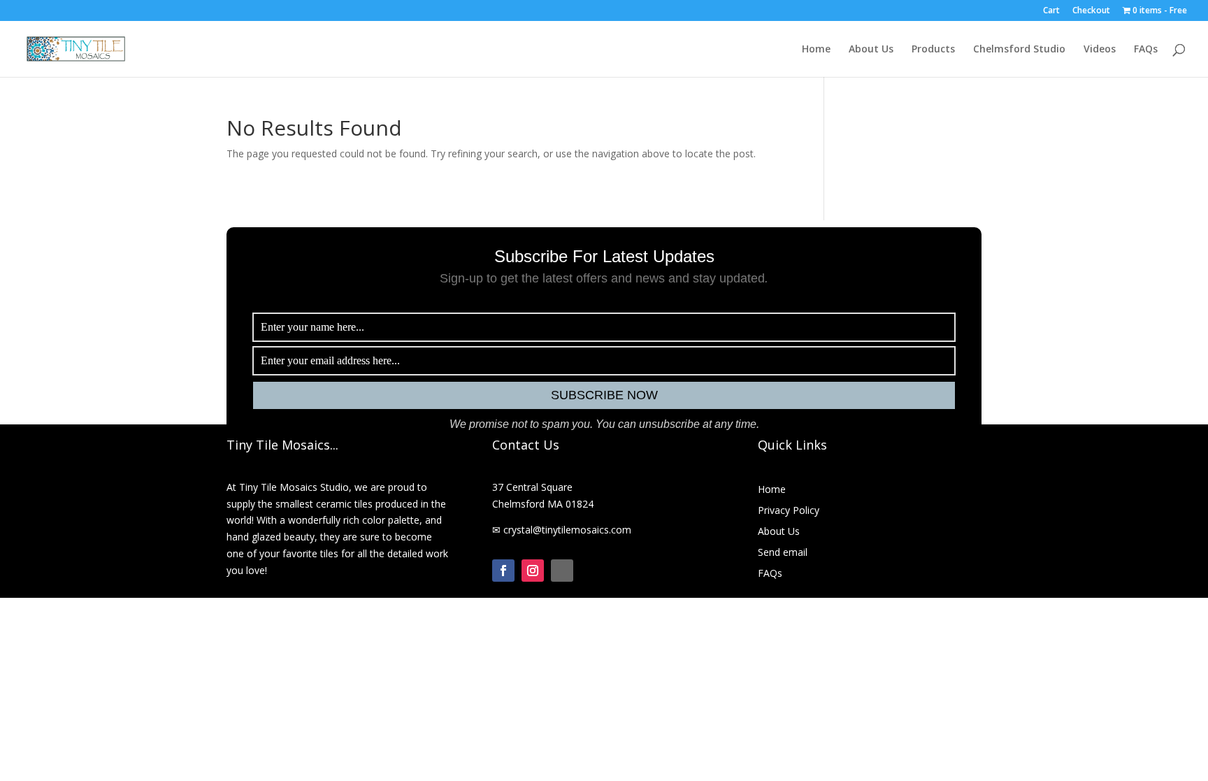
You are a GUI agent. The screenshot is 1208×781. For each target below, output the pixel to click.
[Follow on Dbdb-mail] (562, 570)
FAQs (1146, 49)
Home (816, 49)
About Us (871, 49)
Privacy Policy (788, 511)
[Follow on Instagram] (533, 570)
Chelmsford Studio (1019, 49)
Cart (1051, 11)
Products (933, 49)
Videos (1100, 49)
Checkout (1091, 11)
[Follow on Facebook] (503, 570)
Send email (782, 553)
